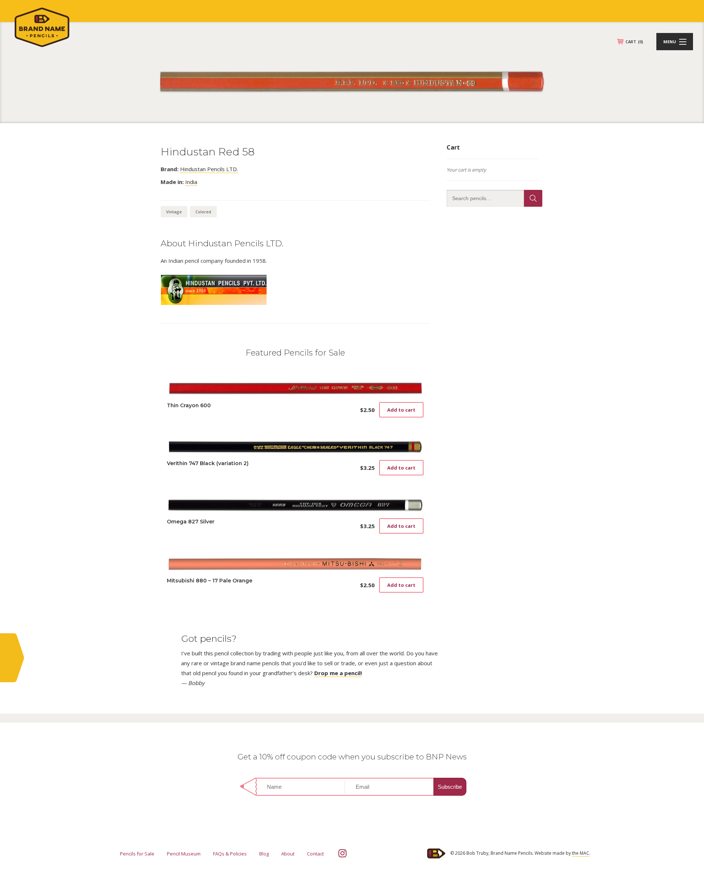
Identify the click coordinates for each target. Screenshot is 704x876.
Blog (264, 853)
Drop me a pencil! (338, 673)
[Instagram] (342, 853)
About (287, 853)
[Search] (533, 198)
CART (634, 41)
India (191, 181)
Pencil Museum (184, 853)
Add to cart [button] (401, 409)
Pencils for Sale (137, 853)
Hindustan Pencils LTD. (209, 169)
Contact (315, 853)
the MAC (580, 853)
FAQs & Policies (230, 853)
